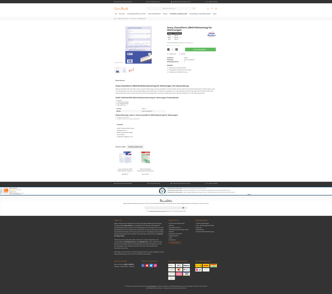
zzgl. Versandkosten (188, 42)
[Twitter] (151, 265)
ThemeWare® (182, 288)
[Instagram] (155, 265)
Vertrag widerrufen (175, 242)
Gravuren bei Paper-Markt (177, 223)
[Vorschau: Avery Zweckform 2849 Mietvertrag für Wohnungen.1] (124, 70)
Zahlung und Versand (175, 233)
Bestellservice (143, 242)
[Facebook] (143, 265)
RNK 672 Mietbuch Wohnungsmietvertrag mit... (145, 170)
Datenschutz (200, 229)
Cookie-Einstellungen (202, 223)
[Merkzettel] (212, 8)
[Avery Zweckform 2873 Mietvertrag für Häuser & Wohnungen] (125, 157)
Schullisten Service (174, 227)
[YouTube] (147, 265)
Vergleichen (172, 54)
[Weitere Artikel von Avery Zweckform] (211, 34)
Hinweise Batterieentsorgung (205, 231)
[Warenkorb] (216, 8)
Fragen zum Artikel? (123, 117)
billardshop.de (122, 254)
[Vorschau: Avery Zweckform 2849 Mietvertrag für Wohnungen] (118, 70)
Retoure (171, 225)
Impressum (172, 240)
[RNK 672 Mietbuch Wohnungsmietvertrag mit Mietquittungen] (146, 157)
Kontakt (171, 231)
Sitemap (198, 227)
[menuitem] (216, 8)
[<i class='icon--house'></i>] (115, 14)
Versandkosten (152, 286)
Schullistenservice (130, 242)
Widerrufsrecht (173, 236)
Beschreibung (120, 80)
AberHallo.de (141, 254)
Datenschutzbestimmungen (158, 211)
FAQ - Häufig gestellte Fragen (205, 225)
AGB (170, 238)
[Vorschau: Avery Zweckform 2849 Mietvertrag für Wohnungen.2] (131, 70)
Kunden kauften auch (135, 147)
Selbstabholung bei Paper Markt (178, 229)
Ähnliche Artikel (121, 147)
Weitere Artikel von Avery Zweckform (128, 119)
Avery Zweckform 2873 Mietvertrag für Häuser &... (125, 170)
